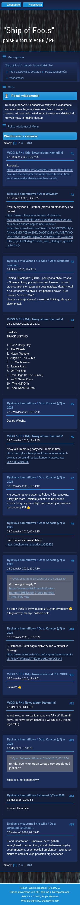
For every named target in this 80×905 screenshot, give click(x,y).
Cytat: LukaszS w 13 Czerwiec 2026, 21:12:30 (38, 578)
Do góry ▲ (54, 888)
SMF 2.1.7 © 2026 (30, 896)
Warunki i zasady (38, 888)
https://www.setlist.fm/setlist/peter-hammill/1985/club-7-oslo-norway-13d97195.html (32, 593)
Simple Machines (50, 896)
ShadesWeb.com (50, 900)
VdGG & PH (14, 152)
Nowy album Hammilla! (40, 702)
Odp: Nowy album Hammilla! (44, 152)
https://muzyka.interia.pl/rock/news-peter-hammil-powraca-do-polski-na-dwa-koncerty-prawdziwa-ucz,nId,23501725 (37, 457)
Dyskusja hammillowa (21, 193)
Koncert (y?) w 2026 (51, 795)
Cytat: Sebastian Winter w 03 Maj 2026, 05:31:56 (40, 758)
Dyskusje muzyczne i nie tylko (27, 260)
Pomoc (23, 888)
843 (29, 143)
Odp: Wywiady (48, 193)
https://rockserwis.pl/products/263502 (30, 544)
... (25, 143)
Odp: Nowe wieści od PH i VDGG (46, 674)
